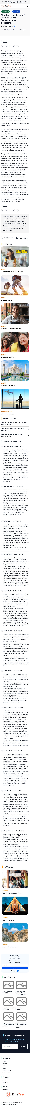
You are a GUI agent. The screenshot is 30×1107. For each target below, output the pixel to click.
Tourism (3, 326)
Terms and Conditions (13, 1104)
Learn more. (21, 2)
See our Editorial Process (8, 238)
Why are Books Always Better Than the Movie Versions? (8, 1024)
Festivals (5, 1063)
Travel (3, 269)
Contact (5, 1082)
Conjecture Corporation (16, 1102)
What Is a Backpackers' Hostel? (12, 893)
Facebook (5, 1089)
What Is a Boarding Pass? (9, 414)
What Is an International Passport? (12, 271)
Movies (4, 1066)
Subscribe (15, 967)
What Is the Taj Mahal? (8, 385)
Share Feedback (23, 238)
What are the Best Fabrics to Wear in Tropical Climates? (20, 993)
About (4, 1080)
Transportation (6, 411)
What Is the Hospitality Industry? (11, 328)
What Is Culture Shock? (8, 357)
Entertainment (6, 1073)
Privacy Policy (4, 1104)
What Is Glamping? (8, 920)
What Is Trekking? (7, 300)
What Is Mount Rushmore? (10, 947)
